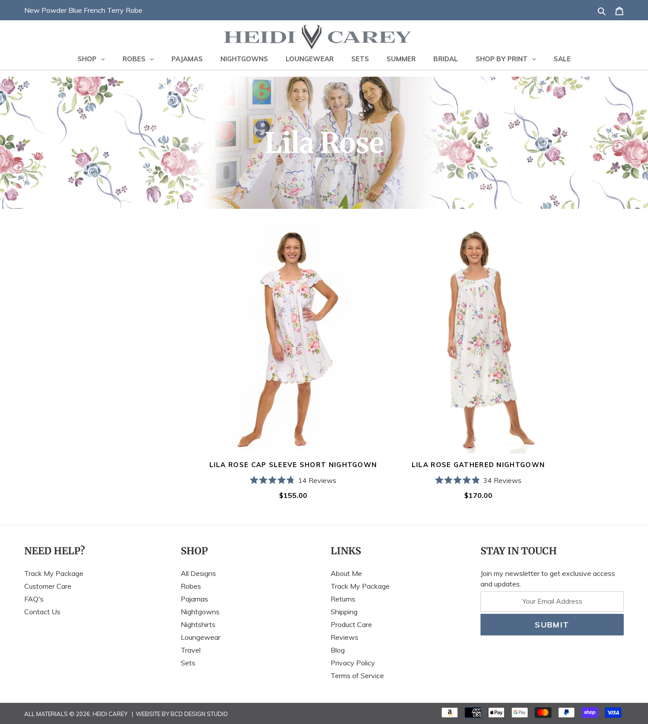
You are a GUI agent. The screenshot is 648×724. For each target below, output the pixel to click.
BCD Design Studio (199, 713)
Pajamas (194, 598)
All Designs (198, 573)
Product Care (351, 624)
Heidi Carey (110, 713)
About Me (346, 573)
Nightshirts (198, 624)
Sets (188, 662)
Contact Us (42, 611)
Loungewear (200, 637)
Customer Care (47, 586)
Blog (338, 650)
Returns (343, 598)
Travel (191, 650)
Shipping (344, 611)
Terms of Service (357, 675)
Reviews (344, 637)
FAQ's (34, 598)
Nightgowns (200, 611)
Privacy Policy (353, 662)
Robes (191, 586)
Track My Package (53, 573)
